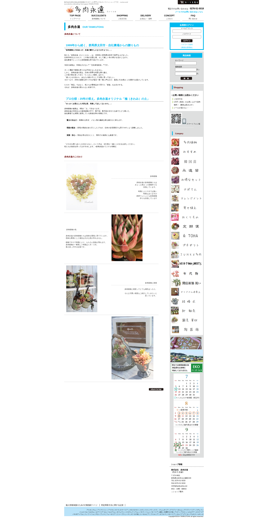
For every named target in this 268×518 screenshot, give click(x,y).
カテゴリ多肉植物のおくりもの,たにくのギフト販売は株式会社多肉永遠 (186, 217)
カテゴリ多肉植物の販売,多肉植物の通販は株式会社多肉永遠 (186, 142)
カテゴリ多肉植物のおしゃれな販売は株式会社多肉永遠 (186, 152)
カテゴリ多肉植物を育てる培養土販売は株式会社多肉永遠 (186, 292)
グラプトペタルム (176, 510)
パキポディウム (78, 514)
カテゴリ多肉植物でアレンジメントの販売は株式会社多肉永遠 (186, 198)
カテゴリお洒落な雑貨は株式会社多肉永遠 (186, 236)
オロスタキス (134, 510)
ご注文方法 (178, 99)
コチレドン (200, 510)
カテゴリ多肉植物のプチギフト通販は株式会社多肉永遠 (186, 245)
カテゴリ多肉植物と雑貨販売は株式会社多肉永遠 (186, 329)
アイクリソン (102, 510)
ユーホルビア (144, 514)
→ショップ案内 (177, 491)
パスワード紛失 (187, 44)
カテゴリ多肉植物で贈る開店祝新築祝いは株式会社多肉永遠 (186, 282)
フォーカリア (111, 514)
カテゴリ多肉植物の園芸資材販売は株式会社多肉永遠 (186, 320)
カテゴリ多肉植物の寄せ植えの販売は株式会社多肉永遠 (186, 207)
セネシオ (200, 514)
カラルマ (163, 514)
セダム (92, 512)
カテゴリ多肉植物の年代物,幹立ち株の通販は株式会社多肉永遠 (186, 273)
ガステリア (200, 512)
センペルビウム (109, 512)
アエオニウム (91, 510)
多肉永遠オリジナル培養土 (106, 146)
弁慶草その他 (168, 512)
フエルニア (154, 514)
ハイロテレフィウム (131, 512)
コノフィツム (89, 514)
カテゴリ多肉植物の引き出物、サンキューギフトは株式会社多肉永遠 (186, 301)
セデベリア (99, 512)
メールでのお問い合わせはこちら (189, 12)
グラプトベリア (189, 510)
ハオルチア (190, 512)
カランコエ (144, 510)
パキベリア (154, 512)
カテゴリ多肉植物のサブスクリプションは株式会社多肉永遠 (186, 226)
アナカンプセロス (190, 514)
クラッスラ (153, 510)
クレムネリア (163, 510)
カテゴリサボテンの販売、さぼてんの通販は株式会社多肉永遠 (186, 189)
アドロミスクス (113, 510)
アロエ (183, 512)
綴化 (161, 512)
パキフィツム (144, 512)
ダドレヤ (120, 512)
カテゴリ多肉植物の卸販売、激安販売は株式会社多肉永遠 (186, 310)
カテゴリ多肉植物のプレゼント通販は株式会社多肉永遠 (186, 264)
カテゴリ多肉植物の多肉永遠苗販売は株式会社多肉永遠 (186, 170)
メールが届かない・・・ (183, 108)
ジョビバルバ (84, 512)
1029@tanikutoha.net (179, 486)
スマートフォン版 (193, 124)
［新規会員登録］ (187, 47)
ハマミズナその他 (132, 514)
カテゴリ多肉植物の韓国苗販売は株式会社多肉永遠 (186, 161)
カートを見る (188, 2)
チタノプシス (100, 514)
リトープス (121, 514)
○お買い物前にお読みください (185, 95)
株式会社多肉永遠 (103, 9)
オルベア (179, 514)
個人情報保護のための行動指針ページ (81, 505)
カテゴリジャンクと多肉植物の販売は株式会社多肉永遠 (186, 254)
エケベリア (124, 510)
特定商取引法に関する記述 (112, 505)
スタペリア (171, 514)
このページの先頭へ (156, 389)
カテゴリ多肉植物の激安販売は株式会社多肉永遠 (186, 180)
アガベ (177, 512)
